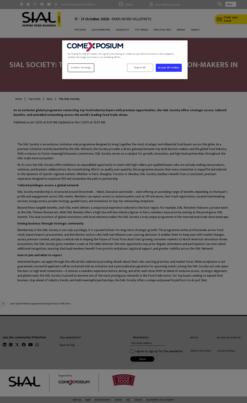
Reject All (139, 67)
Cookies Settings (81, 67)
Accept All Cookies (168, 67)
